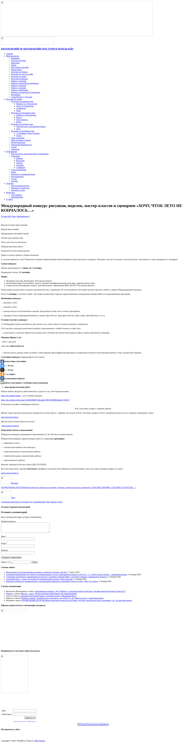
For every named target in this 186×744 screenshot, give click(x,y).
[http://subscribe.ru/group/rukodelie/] (93, 724)
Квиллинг (15, 63)
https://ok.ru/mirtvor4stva (11, 396)
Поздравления (17, 177)
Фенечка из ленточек (20, 188)
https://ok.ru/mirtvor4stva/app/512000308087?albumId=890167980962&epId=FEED (35, 400)
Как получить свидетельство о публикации (30, 154)
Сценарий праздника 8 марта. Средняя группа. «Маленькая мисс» (48, 596)
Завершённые (17, 197)
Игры (13, 172)
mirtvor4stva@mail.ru (9, 417)
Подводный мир (18, 142)
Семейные (20, 167)
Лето (18, 129)
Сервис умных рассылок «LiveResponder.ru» (25, 721)
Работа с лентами (18, 88)
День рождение (17, 138)
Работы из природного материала (25, 92)
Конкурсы (10, 192)
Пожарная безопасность (21, 145)
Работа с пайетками (19, 90)
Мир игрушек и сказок (21, 140)
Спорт (14, 147)
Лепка (13, 65)
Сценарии (15, 156)
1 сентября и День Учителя (27, 133)
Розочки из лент (18, 190)
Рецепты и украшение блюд (23, 174)
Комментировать (8, 521)
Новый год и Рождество (26, 104)
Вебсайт (4, 550)
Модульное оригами (20, 67)
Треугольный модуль (20, 186)
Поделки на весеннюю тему (23, 113)
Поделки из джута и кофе (22, 74)
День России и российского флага (31, 126)
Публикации (11, 151)
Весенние (20, 161)
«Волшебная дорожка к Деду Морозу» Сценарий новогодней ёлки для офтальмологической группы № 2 (80, 591)
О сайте (9, 199)
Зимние (19, 158)
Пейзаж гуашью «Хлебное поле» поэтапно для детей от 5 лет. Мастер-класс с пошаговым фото (62, 598)
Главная (9, 54)
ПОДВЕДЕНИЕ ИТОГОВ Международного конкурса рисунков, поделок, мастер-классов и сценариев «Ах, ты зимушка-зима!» (77, 600)
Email (3, 543)
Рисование (15, 95)
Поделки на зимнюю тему (22, 101)
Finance (9, 594)
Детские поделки (18, 60)
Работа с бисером (18, 85)
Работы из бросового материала (25, 83)
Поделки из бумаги (19, 72)
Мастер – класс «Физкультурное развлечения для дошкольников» (49, 594)
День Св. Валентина (25, 106)
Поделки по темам (14, 99)
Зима (18, 111)
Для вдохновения (18, 170)
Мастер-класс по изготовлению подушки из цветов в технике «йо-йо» (36, 572)
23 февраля (21, 108)
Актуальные (16, 195)
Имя (3, 536)
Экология (15, 149)
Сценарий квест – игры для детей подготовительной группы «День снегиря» (39, 579)
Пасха (18, 117)
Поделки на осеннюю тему (22, 131)
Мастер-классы (12, 56)
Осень (19, 136)
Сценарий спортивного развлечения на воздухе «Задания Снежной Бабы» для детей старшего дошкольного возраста (56, 577)
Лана (14, 216)
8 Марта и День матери (26, 115)
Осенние (20, 165)
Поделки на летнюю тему (22, 124)
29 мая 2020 (6, 216)
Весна (18, 122)
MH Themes (40, 741)
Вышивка (15, 58)
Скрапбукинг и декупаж (21, 97)
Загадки (14, 181)
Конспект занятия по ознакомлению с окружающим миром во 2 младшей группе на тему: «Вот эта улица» (52, 581)
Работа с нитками (18, 81)
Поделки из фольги (19, 79)
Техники (10, 183)
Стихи (14, 179)
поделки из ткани (18, 76)
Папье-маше (16, 70)
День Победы (22, 120)
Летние (19, 163)
